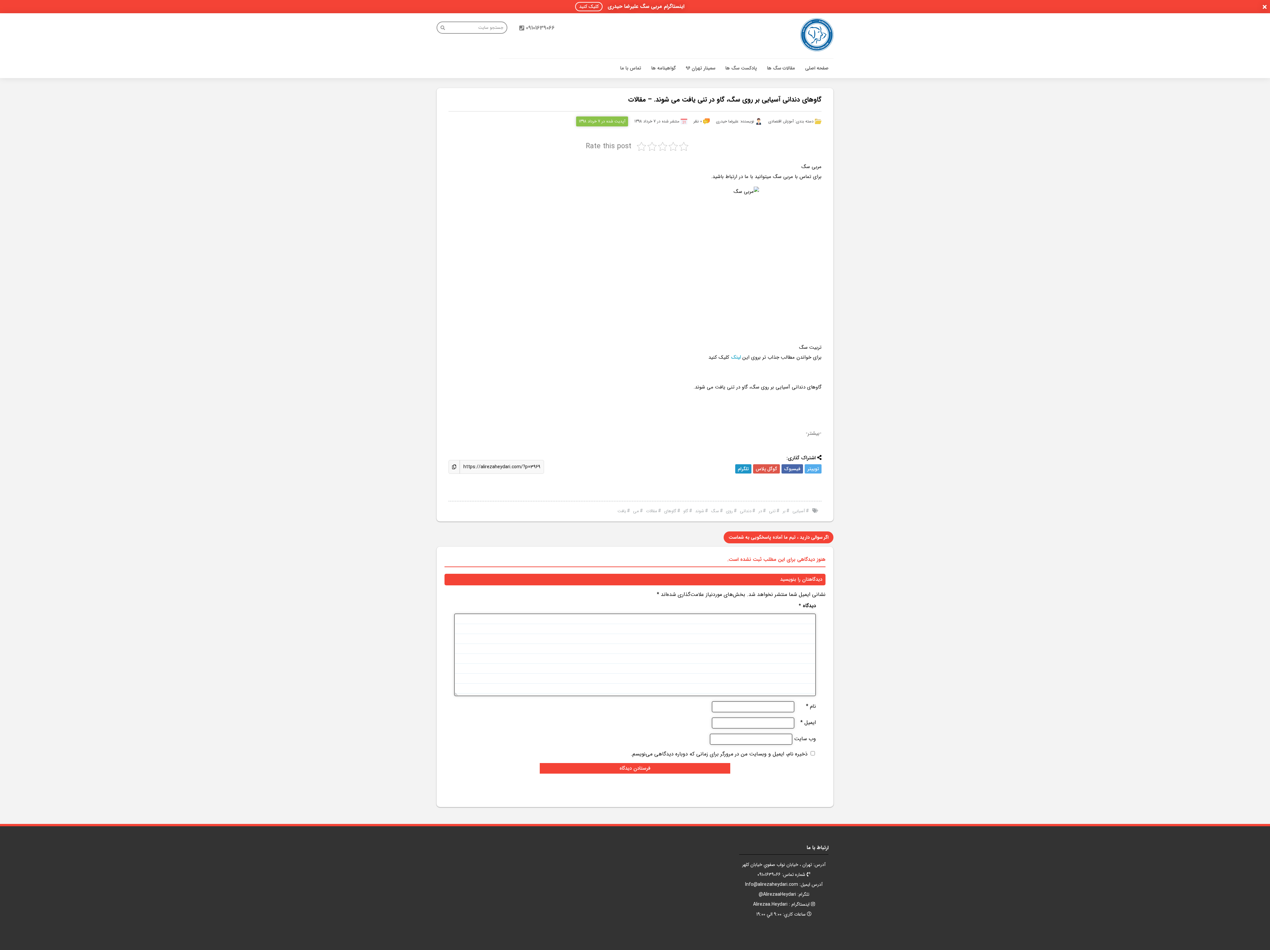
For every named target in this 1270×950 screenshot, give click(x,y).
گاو (685, 511)
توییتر (813, 469)
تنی (772, 511)
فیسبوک (792, 469)
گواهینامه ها (663, 68)
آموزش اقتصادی (781, 121)
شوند (699, 511)
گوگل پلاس (766, 469)
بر (784, 511)
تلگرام (743, 469)
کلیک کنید (589, 6)
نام (811, 706)
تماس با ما (630, 68)
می (636, 511)
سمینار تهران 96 (700, 68)
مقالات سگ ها (781, 68)
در (760, 511)
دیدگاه (807, 606)
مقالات (651, 511)
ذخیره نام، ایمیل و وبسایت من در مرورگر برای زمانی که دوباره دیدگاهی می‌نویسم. (719, 754)
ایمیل (808, 722)
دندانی (745, 511)
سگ (715, 511)
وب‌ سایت (805, 739)
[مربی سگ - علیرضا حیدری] (816, 34)
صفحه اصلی (816, 68)
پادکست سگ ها (741, 68)
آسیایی (798, 511)
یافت (621, 511)
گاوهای (670, 511)
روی (729, 511)
